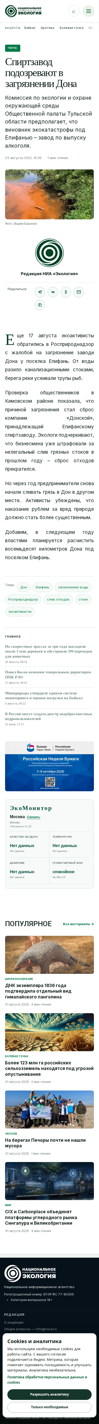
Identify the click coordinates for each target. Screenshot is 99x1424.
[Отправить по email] (78, 292)
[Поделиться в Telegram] (40, 292)
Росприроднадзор (23, 599)
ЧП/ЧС (13, 47)
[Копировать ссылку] (40, 305)
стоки (83, 599)
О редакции (13, 1322)
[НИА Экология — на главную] (23, 11)
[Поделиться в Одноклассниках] (65, 292)
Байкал (30, 28)
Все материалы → (78, 924)
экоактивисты (19, 611)
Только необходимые (49, 1407)
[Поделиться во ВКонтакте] (52, 292)
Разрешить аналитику (49, 1394)
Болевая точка (72, 28)
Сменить (33, 817)
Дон (23, 587)
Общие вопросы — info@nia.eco (30, 1329)
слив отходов (58, 599)
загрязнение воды (73, 587)
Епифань (42, 587)
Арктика (47, 28)
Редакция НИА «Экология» (49, 273)
